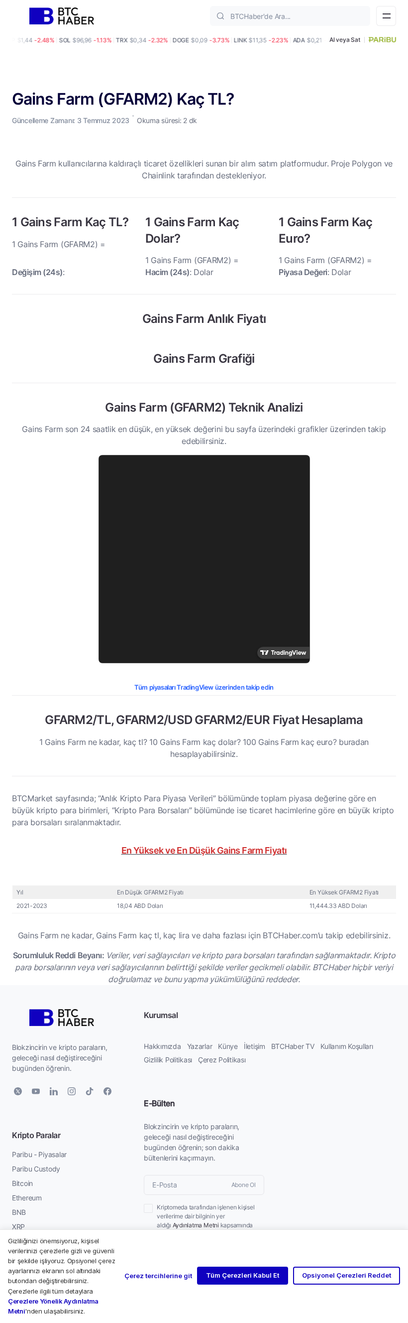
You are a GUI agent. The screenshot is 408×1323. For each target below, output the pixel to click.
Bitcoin (22, 1183)
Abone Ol (243, 1184)
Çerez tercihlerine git (158, 1276)
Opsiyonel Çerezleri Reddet (346, 1275)
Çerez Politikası (222, 1059)
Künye (228, 1046)
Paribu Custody (36, 1169)
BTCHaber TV (292, 1046)
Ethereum (27, 1197)
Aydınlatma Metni (196, 1225)
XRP (18, 1226)
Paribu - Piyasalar (39, 1154)
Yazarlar (199, 1046)
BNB (19, 1212)
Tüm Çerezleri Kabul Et (242, 1275)
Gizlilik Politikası (168, 1059)
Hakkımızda (162, 1046)
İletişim (254, 1046)
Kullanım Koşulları (346, 1046)
